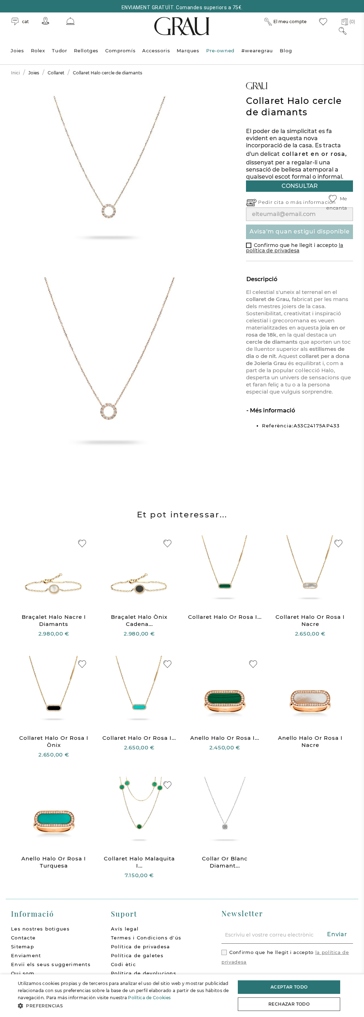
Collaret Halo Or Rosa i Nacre (310, 620)
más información (313, 202)
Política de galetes (137, 955)
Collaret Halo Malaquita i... (139, 862)
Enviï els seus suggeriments (51, 964)
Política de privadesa (140, 946)
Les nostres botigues (40, 929)
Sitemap (22, 946)
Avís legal (125, 929)
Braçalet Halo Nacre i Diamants (54, 620)
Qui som (22, 973)
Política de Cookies (149, 997)
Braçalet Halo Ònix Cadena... (139, 620)
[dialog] (182, 995)
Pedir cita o (274, 202)
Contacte (23, 937)
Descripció (261, 279)
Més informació (271, 410)
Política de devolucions (143, 973)
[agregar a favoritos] (82, 543)
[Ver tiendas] (45, 21)
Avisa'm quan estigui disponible (300, 231)
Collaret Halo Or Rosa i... (225, 616)
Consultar (300, 186)
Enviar (337, 934)
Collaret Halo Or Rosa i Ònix (54, 741)
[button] (123, 1005)
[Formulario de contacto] (70, 21)
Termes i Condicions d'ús (146, 937)
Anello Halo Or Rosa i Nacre (310, 741)
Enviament (26, 955)
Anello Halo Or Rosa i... (224, 737)
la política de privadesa (294, 248)
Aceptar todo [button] (289, 987)
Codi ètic (123, 964)
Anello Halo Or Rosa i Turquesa (53, 862)
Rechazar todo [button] (289, 1004)
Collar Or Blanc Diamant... (225, 862)
